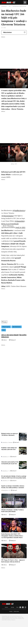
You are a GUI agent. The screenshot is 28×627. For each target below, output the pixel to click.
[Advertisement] (14, 51)
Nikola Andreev (7, 32)
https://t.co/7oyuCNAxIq (10, 224)
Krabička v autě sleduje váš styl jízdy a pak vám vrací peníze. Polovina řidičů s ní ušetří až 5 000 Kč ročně (9, 448)
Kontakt (12, 607)
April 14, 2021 (20, 227)
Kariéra (6, 607)
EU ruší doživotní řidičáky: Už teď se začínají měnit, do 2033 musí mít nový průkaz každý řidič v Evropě (13, 477)
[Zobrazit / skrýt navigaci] (25, 2)
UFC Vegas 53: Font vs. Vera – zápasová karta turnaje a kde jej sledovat (13, 561)
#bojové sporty (6, 326)
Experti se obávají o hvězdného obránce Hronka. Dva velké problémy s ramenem (12, 486)
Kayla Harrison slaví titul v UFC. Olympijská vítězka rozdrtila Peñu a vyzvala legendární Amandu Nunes (12, 535)
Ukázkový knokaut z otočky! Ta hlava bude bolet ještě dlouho (12, 510)
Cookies (11, 611)
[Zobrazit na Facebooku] (20, 607)
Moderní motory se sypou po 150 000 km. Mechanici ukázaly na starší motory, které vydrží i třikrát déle (9, 434)
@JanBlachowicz (19, 210)
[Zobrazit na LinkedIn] (22, 607)
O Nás (17, 607)
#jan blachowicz (17, 326)
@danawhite (19, 221)
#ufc (3, 330)
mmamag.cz (4, 6)
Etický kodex (16, 611)
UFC (9, 6)
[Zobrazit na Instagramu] (25, 607)
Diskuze (13, 340)
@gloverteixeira (7, 216)
